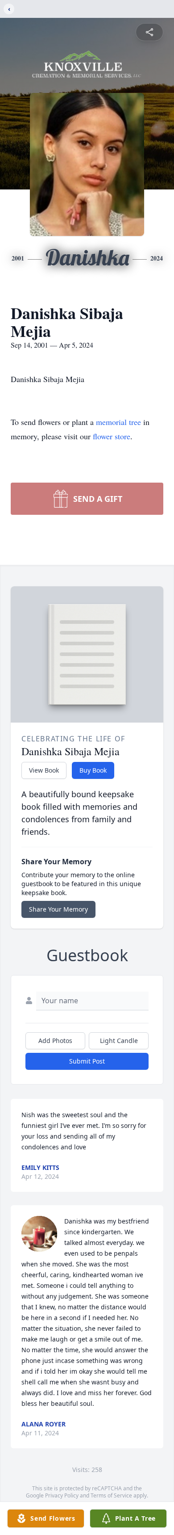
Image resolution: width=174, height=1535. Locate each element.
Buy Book (93, 770)
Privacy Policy (62, 1495)
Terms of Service (111, 1495)
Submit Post (87, 1061)
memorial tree (118, 421)
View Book (44, 770)
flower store (111, 436)
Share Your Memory (58, 909)
